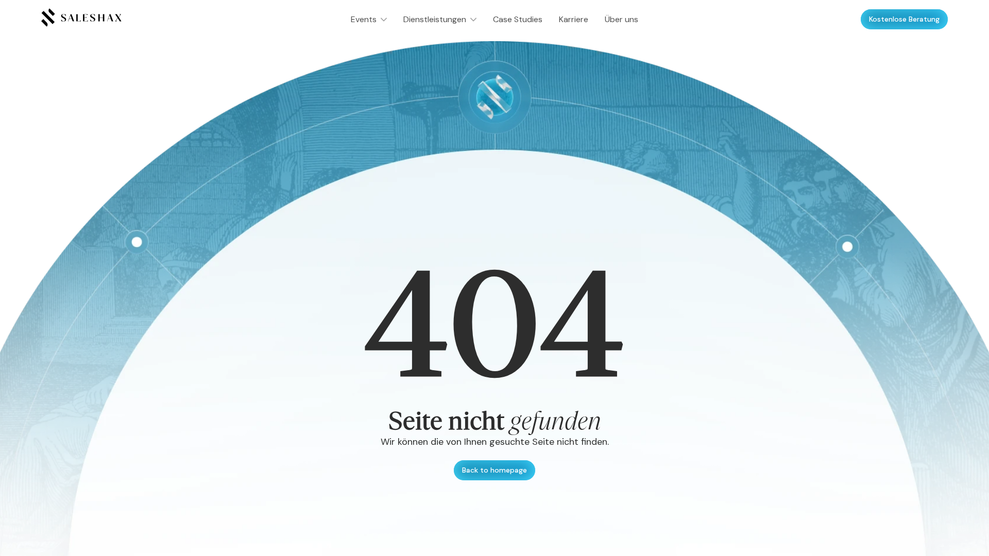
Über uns (621, 19)
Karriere (573, 19)
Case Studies (517, 19)
